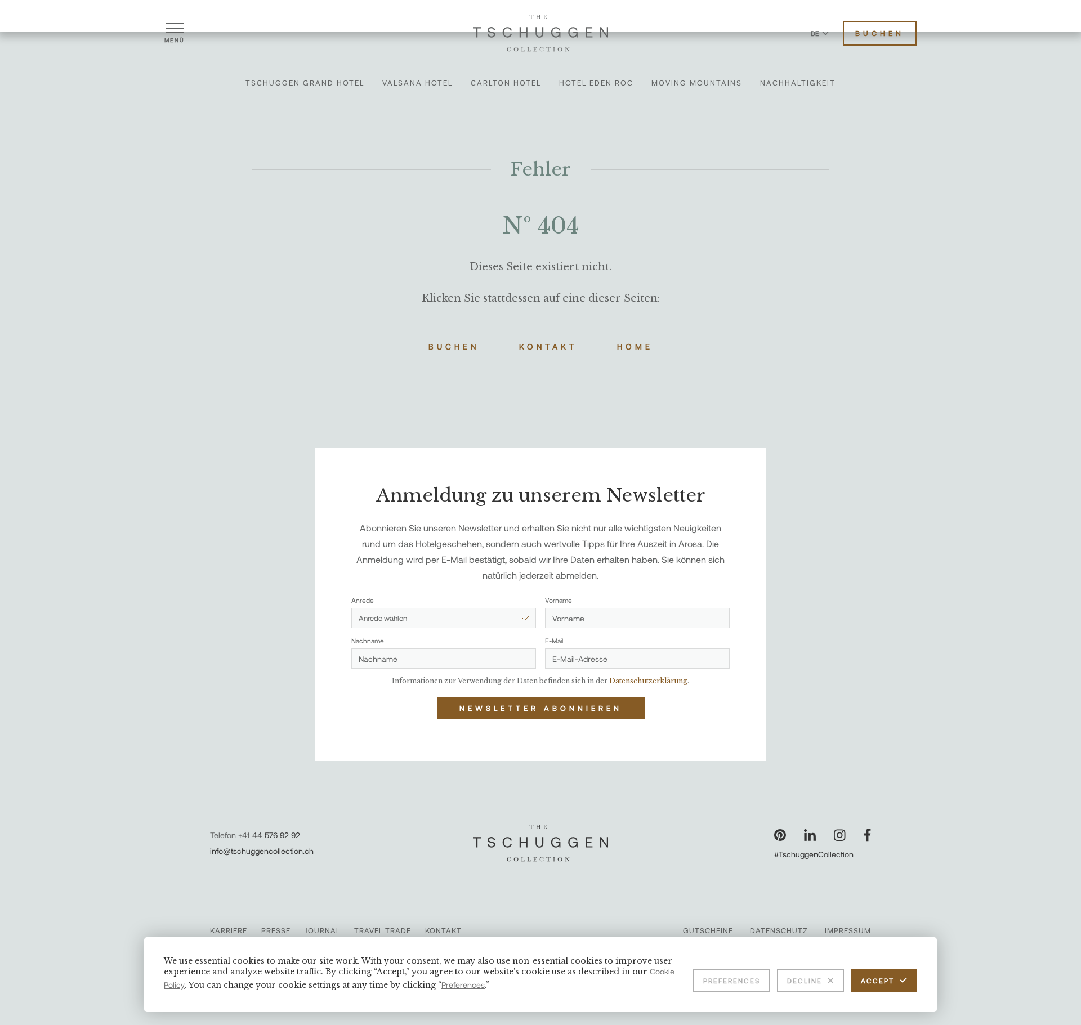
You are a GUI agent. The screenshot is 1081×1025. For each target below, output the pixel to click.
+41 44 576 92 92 (269, 835)
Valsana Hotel (417, 82)
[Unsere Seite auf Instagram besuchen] (840, 835)
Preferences (731, 980)
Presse (276, 930)
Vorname (558, 600)
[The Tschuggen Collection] (540, 33)
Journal (322, 930)
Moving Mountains (696, 82)
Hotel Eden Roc (596, 82)
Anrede (362, 600)
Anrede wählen (383, 618)
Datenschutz (779, 930)
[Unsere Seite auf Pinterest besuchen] (780, 835)
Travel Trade (382, 930)
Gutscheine (708, 930)
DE (815, 33)
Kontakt (548, 346)
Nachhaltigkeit (798, 82)
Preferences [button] (463, 985)
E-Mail (554, 640)
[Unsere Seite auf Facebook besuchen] (867, 835)
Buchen (879, 33)
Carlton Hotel (506, 82)
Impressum (848, 930)
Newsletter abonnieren (540, 708)
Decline (804, 980)
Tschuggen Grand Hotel (304, 82)
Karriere (228, 930)
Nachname (367, 640)
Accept (877, 980)
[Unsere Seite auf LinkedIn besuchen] (810, 835)
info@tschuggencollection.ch (262, 851)
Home (635, 346)
